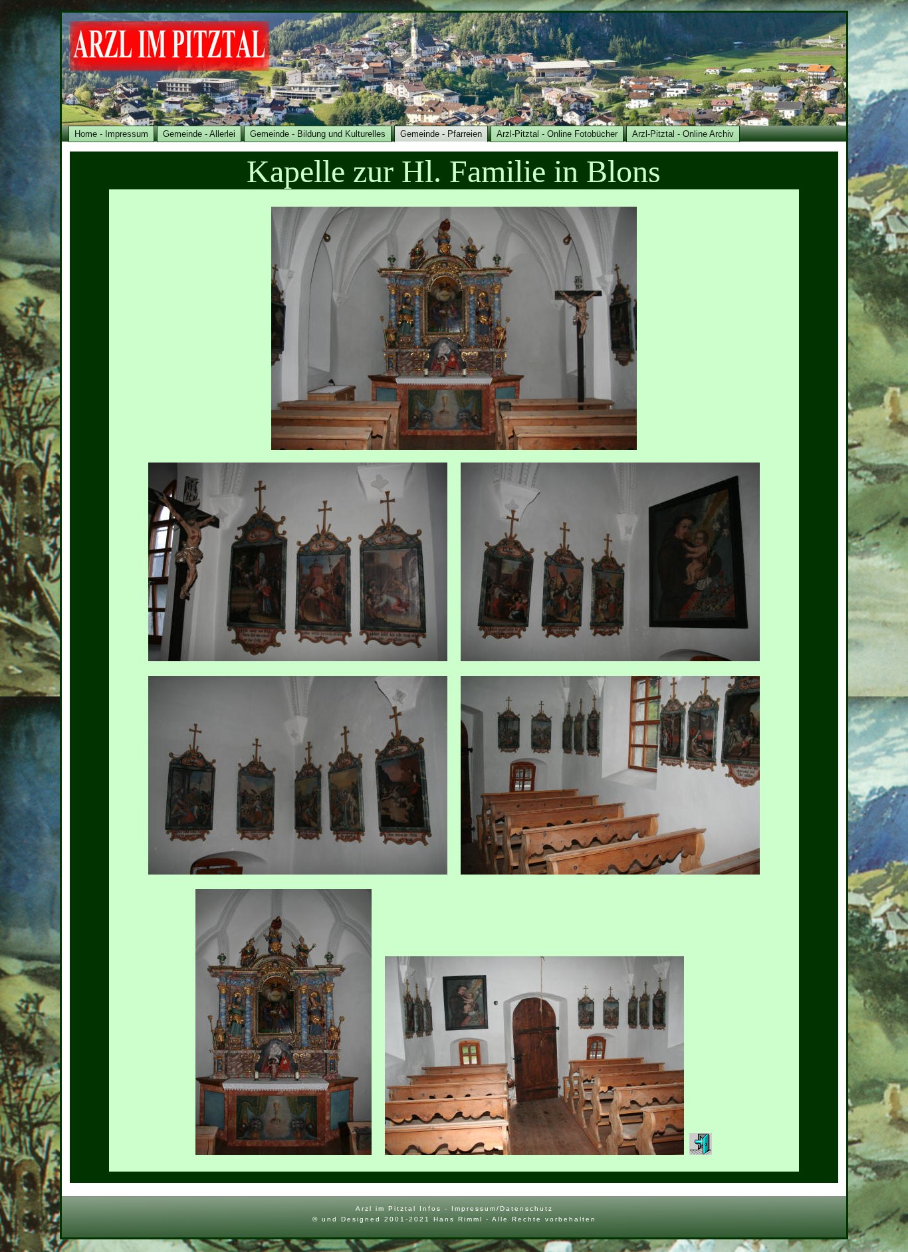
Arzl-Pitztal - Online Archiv (683, 134)
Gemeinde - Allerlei (199, 134)
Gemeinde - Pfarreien (441, 134)
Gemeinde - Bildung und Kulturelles (318, 134)
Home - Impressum (111, 134)
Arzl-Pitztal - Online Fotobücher (557, 134)
